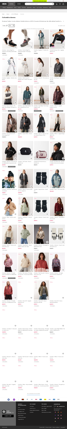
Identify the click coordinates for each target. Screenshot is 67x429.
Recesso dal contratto (22, 413)
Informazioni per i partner (46, 412)
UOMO (19, 4)
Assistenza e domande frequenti (54, 1)
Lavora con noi (32, 408)
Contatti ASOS (41, 427)
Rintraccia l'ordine (21, 409)
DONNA (11, 4)
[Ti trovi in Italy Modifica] (63, 1)
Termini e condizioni (56, 427)
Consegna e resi (21, 411)
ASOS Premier (20, 415)
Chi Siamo (32, 406)
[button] (55, 412)
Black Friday (44, 410)
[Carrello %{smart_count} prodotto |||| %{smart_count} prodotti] (63, 4)
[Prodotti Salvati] (60, 4)
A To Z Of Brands (14, 14)
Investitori (31, 412)
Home (3, 14)
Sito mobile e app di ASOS (47, 406)
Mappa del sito (21, 419)
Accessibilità (63, 427)
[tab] (4, 7)
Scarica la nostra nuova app (40, 1)
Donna (8, 14)
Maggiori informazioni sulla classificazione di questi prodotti (33, 28)
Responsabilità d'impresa (34, 410)
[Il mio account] (56, 4)
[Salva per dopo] (15, 47)
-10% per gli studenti (22, 417)
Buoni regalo (44, 408)
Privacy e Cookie (48, 427)
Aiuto (19, 407)
